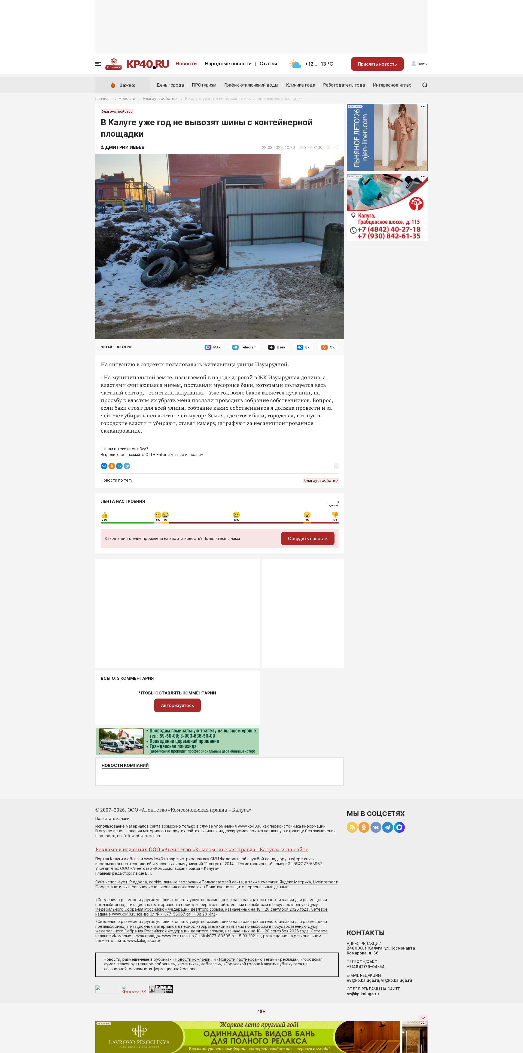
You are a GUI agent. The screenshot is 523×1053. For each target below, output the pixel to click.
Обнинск (114, 67)
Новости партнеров (238, 959)
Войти (423, 64)
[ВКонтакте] (104, 466)
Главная (103, 98)
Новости (186, 63)
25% (104, 520)
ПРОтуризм (204, 85)
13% (335, 520)
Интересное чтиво (392, 85)
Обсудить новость (308, 538)
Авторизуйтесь (177, 705)
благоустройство (321, 480)
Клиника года (300, 85)
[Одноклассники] (111, 466)
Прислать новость (377, 64)
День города (170, 85)
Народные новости (228, 63)
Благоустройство (160, 98)
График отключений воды (251, 85)
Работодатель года (344, 85)
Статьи (268, 63)
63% (236, 520)
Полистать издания (113, 818)
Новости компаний (125, 765)
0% (158, 520)
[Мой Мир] (119, 466)
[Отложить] (328, 147)
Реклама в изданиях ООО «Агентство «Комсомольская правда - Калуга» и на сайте (201, 849)
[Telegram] (127, 466)
